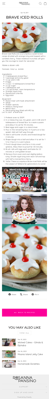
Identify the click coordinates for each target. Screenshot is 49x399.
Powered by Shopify (24, 397)
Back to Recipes (26, 312)
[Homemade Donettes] (9, 364)
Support (24, 387)
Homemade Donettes (28, 364)
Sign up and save (24, 392)
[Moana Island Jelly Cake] (9, 354)
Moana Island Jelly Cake (30, 354)
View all (24, 333)
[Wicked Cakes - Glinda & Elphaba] (9, 342)
